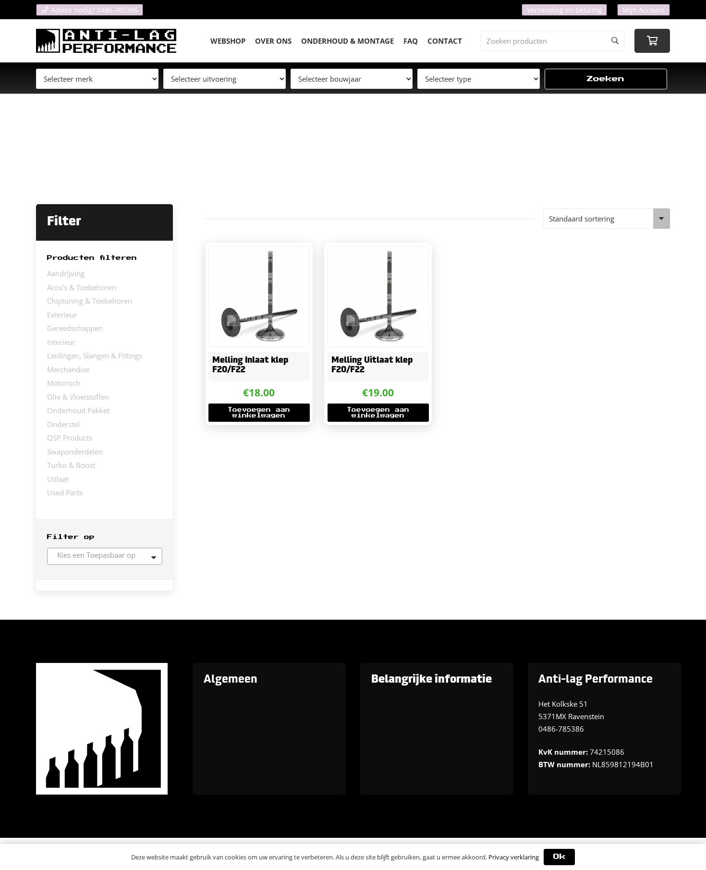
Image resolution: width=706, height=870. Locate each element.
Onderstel (63, 424)
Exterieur (62, 314)
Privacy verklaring (513, 857)
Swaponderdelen (75, 451)
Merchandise (68, 369)
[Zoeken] (615, 41)
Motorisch (63, 383)
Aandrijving (66, 273)
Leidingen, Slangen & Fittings (94, 355)
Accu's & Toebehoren (81, 287)
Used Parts (65, 492)
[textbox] (104, 555)
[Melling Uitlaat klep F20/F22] (378, 296)
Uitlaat (58, 479)
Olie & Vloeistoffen (78, 397)
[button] (258, 413)
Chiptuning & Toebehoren (89, 301)
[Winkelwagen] (652, 41)
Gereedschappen (75, 328)
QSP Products (69, 437)
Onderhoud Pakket (78, 410)
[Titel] (106, 41)
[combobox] (104, 556)
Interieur (61, 342)
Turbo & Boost (71, 465)
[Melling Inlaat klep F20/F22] (259, 296)
